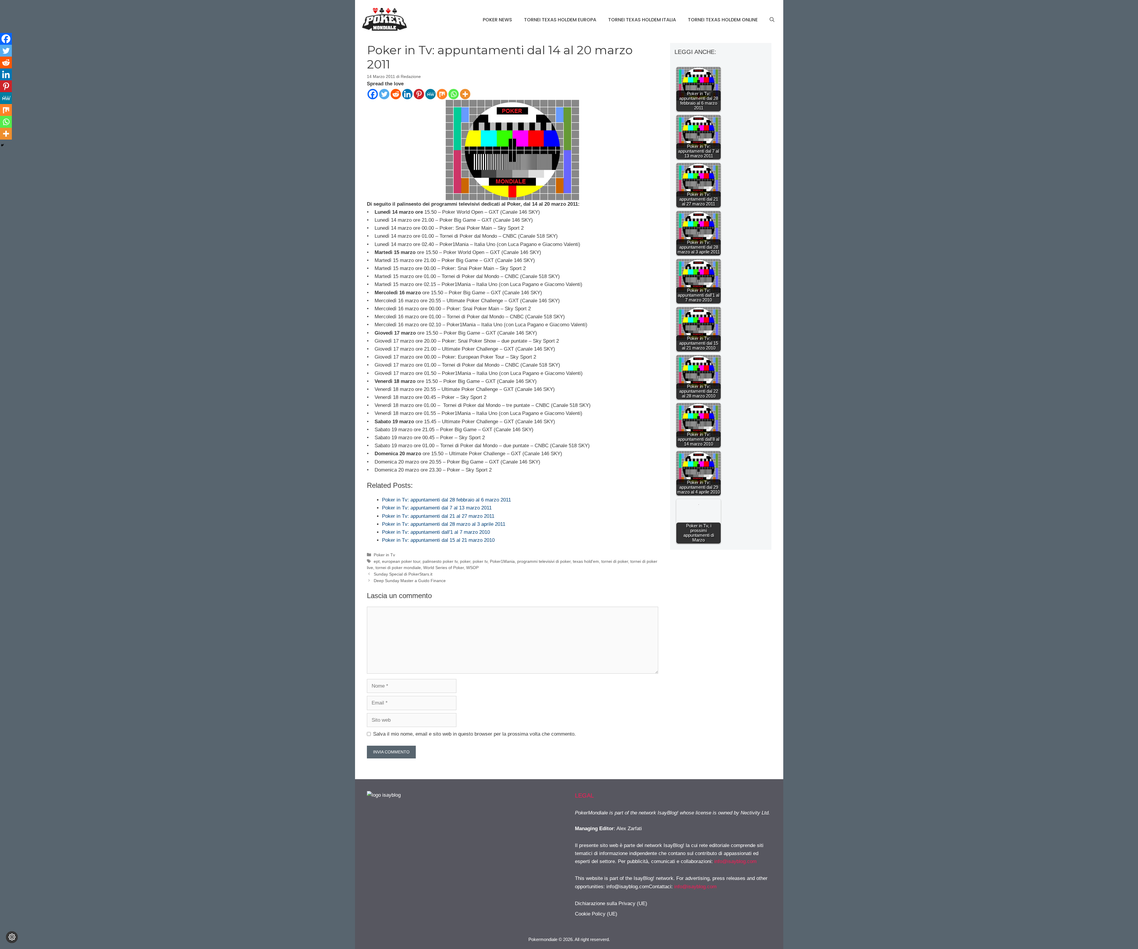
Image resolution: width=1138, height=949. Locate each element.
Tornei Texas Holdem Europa (560, 19)
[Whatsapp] (453, 94)
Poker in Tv (384, 554)
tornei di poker (614, 561)
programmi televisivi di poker (543, 561)
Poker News (497, 19)
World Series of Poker (443, 567)
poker (465, 561)
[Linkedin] (407, 94)
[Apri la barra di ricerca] (772, 19)
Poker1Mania (502, 561)
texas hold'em (586, 561)
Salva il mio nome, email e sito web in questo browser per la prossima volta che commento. (474, 734)
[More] (465, 94)
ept (377, 561)
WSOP (472, 567)
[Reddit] (396, 94)
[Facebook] (372, 94)
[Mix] (442, 94)
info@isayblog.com (735, 861)
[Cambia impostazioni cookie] (12, 937)
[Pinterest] (419, 94)
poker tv (480, 561)
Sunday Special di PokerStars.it (403, 574)
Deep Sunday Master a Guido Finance (410, 580)
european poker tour (401, 561)
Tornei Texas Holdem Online (723, 19)
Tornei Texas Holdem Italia (642, 19)
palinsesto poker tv (440, 561)
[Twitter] (384, 94)
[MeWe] (430, 94)
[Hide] (2, 145)
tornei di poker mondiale (398, 567)
